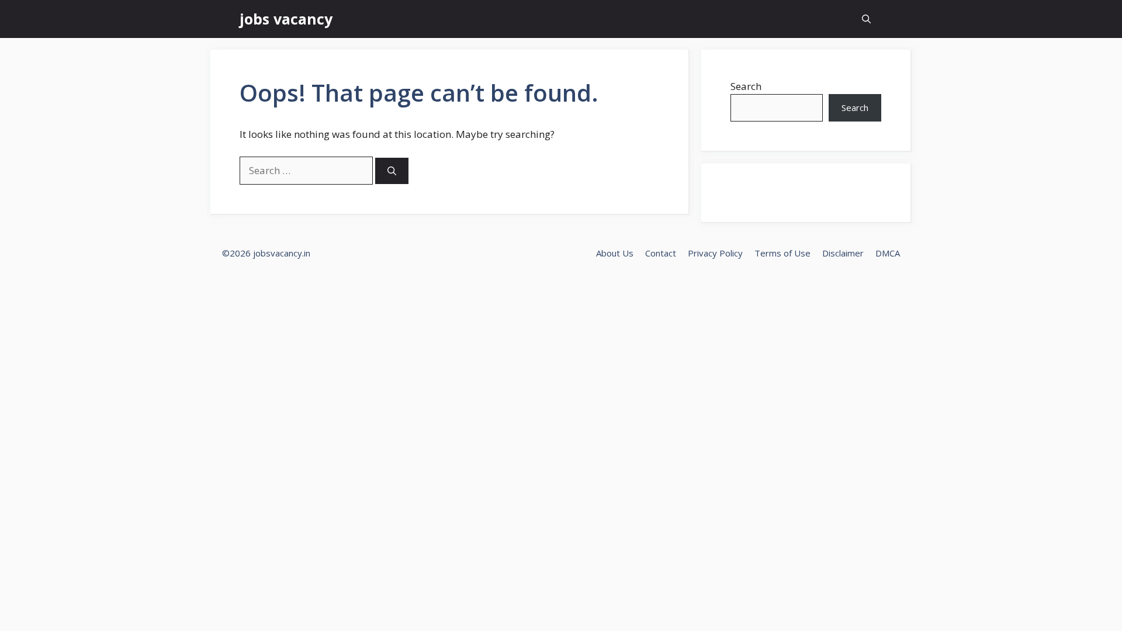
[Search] (391, 171)
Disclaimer (843, 253)
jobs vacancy (286, 19)
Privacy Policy (715, 253)
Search (745, 86)
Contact (660, 253)
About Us (614, 253)
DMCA (887, 253)
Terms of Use (782, 253)
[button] (866, 19)
